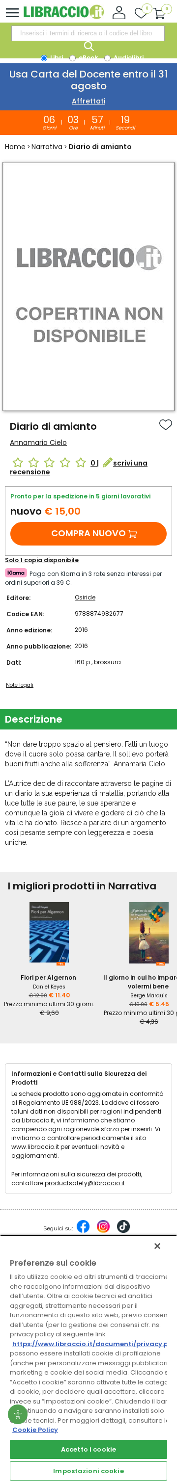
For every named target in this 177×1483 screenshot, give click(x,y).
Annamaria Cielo (38, 442)
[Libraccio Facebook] (83, 1231)
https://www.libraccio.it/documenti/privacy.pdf (94, 1344)
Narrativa (46, 147)
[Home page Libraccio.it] (63, 17)
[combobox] (88, 33)
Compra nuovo (88, 533)
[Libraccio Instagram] (103, 1231)
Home (15, 147)
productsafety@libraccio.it (85, 1183)
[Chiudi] (157, 1246)
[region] (88, 1359)
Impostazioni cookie (88, 1471)
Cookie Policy (35, 1429)
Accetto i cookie (88, 1449)
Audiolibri (128, 57)
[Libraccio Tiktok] (123, 1231)
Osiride (85, 597)
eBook (87, 57)
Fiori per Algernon (48, 977)
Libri (56, 57)
